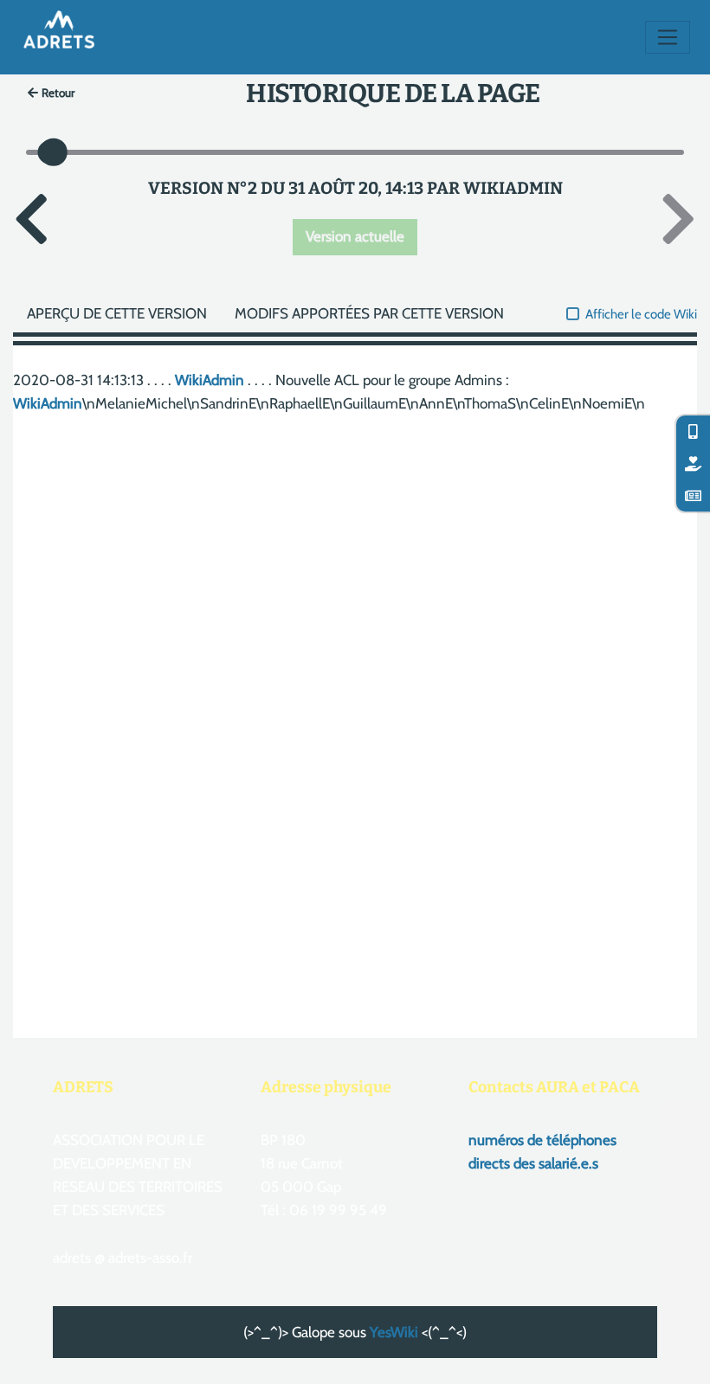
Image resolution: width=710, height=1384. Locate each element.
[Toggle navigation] (668, 37)
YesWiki (394, 1332)
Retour (58, 93)
